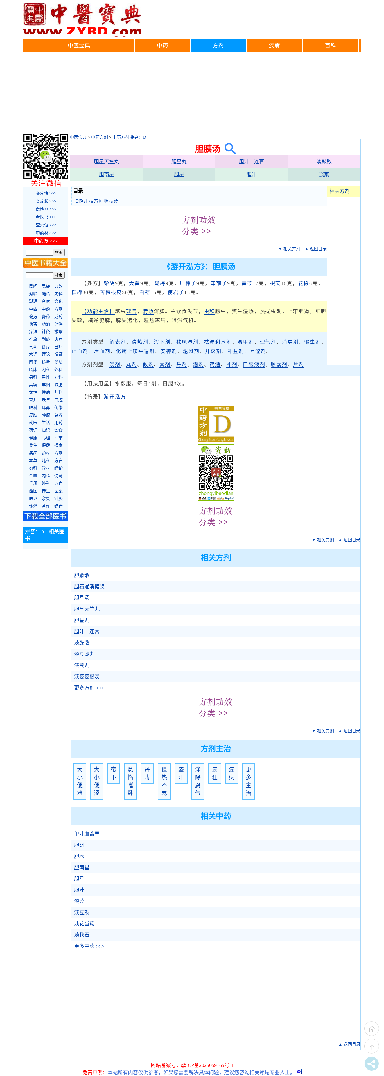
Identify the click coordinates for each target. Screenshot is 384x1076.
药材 (46, 453)
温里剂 (245, 342)
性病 (46, 392)
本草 (33, 460)
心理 (46, 438)
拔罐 (58, 331)
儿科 (58, 392)
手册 (33, 483)
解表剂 (117, 342)
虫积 (209, 311)
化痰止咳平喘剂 (135, 351)
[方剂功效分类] (199, 239)
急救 (58, 415)
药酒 (215, 364)
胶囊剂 (279, 364)
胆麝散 (81, 575)
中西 (33, 309)
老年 (46, 400)
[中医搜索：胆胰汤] (228, 148)
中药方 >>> (46, 241)
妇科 (58, 377)
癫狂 (215, 773)
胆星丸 (179, 162)
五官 (58, 483)
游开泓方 (115, 397)
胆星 (179, 175)
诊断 (46, 362)
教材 (46, 468)
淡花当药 (84, 924)
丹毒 (147, 773)
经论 (58, 468)
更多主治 (248, 781)
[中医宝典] (82, 35)
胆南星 (106, 175)
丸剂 (131, 364)
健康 (33, 438)
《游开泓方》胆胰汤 (96, 201)
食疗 (46, 347)
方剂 (218, 46)
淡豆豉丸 (84, 654)
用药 (58, 422)
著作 (46, 506)
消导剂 (290, 342)
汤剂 (115, 364)
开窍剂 (213, 351)
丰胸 (46, 385)
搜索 (58, 445)
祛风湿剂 (187, 342)
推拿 (33, 339)
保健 (46, 445)
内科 (46, 369)
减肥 (58, 385)
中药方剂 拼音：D (129, 137)
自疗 (58, 347)
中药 (162, 46)
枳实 (275, 283)
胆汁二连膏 (251, 162)
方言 (58, 460)
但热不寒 (164, 781)
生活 (46, 422)
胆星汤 (81, 598)
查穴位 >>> (46, 225)
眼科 (33, 407)
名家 (46, 301)
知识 (46, 430)
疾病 (274, 46)
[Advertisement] (192, 94)
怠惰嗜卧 (130, 781)
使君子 (176, 292)
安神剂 (169, 351)
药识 (33, 430)
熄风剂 (191, 351)
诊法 (58, 362)
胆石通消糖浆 (89, 587)
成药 (58, 316)
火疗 (58, 339)
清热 (148, 311)
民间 (33, 286)
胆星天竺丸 (106, 162)
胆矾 (79, 845)
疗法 (33, 331)
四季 (58, 438)
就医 (33, 422)
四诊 (33, 362)
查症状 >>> (46, 201)
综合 (58, 506)
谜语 (46, 294)
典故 (58, 286)
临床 (33, 369)
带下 (113, 773)
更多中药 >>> (89, 946)
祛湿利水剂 (218, 342)
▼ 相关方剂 (289, 249)
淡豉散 (324, 162)
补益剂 (235, 351)
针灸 (46, 331)
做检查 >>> (46, 209)
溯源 (33, 301)
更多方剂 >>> (89, 688)
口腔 (58, 400)
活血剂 (102, 351)
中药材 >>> (46, 233)
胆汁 (252, 175)
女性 (33, 392)
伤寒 (58, 476)
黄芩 (247, 283)
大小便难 (80, 781)
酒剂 (198, 364)
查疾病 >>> (46, 193)
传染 (58, 407)
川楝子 (188, 283)
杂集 (46, 498)
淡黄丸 (81, 665)
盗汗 (181, 773)
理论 (46, 354)
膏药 (46, 316)
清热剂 (140, 342)
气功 (33, 347)
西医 (33, 491)
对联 (33, 294)
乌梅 (160, 283)
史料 (58, 294)
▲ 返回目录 (315, 249)
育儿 (33, 400)
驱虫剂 (312, 342)
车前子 (219, 283)
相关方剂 (339, 191)
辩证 (58, 354)
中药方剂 (99, 137)
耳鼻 (46, 407)
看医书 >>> (46, 217)
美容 (33, 385)
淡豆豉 (81, 912)
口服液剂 (254, 364)
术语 (33, 354)
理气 (131, 311)
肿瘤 (46, 415)
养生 (33, 445)
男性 (46, 377)
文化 (58, 301)
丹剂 (182, 364)
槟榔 (77, 292)
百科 (330, 46)
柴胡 (109, 283)
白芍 (144, 292)
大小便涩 (97, 781)
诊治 (33, 506)
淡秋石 (81, 935)
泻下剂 (162, 342)
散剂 (148, 364)
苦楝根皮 (111, 292)
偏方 (33, 316)
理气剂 (268, 342)
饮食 (58, 430)
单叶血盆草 (87, 834)
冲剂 (232, 364)
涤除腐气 (198, 781)
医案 (58, 491)
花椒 (304, 283)
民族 (46, 286)
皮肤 (33, 415)
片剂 (298, 364)
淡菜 (324, 175)
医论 (33, 498)
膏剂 (165, 364)
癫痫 (231, 773)
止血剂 (79, 351)
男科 (33, 377)
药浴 (58, 324)
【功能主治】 (98, 311)
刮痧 (46, 339)
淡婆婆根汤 (87, 676)
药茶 (33, 324)
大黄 (134, 283)
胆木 (79, 856)
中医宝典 (79, 46)
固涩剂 (258, 351)
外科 (58, 369)
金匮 (33, 476)
